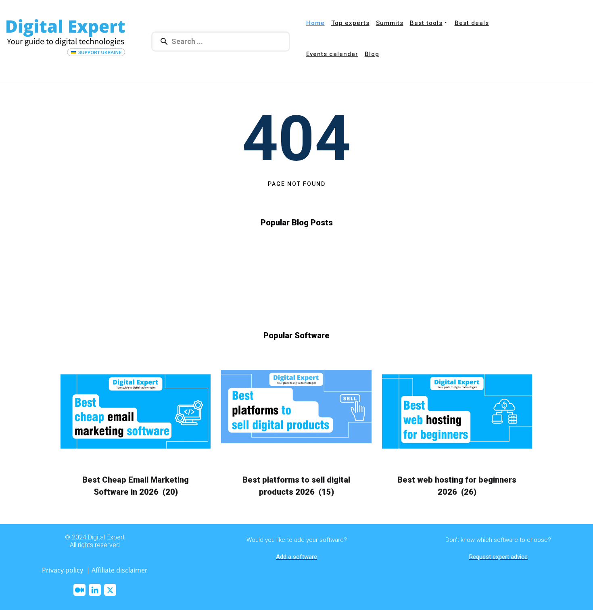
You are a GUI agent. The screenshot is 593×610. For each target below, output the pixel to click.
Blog (372, 54)
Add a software (296, 556)
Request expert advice (498, 556)
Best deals (472, 23)
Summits (389, 23)
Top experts (350, 23)
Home (315, 23)
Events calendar (332, 54)
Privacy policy (62, 570)
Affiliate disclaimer (120, 570)
